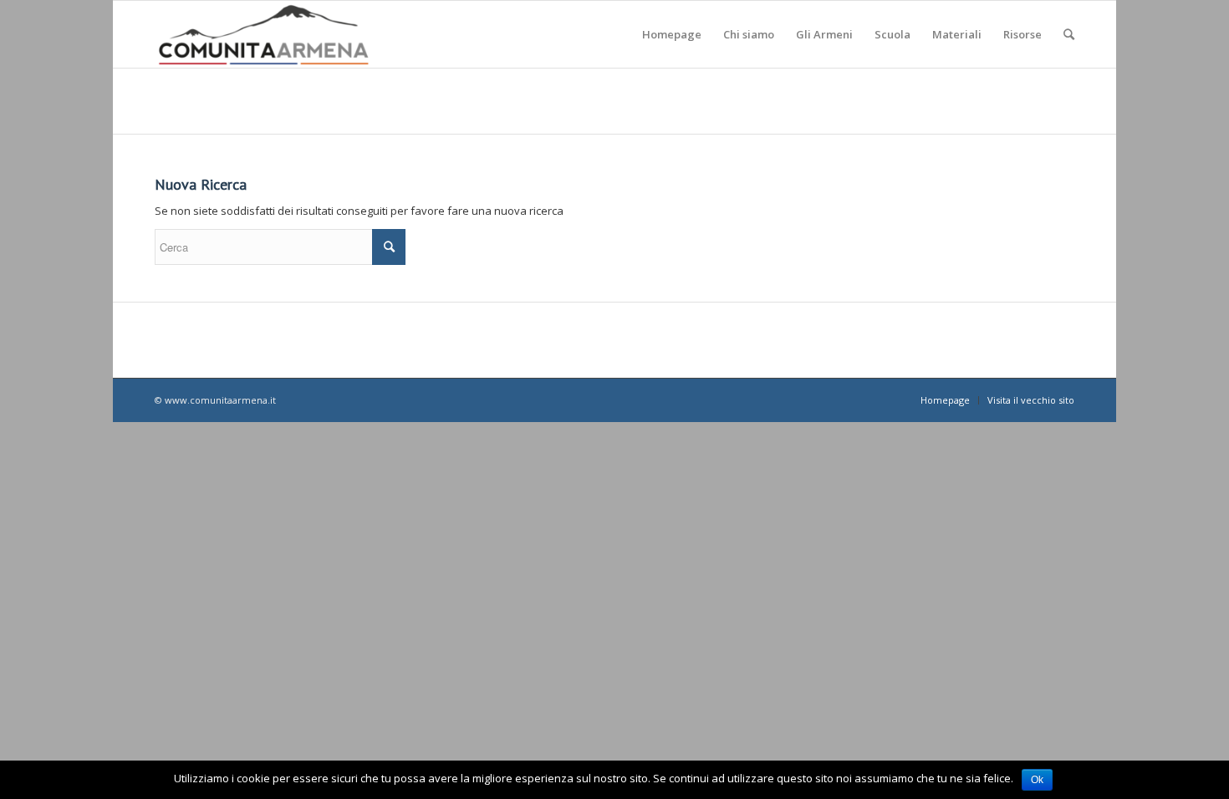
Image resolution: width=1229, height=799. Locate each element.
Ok (1037, 780)
